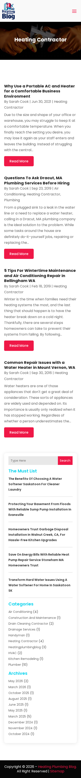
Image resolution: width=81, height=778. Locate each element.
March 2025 (17, 716)
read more (19, 161)
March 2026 (17, 687)
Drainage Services (21, 629)
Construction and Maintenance (32, 618)
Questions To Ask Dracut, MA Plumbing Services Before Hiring (37, 180)
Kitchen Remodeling (23, 659)
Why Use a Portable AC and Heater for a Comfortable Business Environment (39, 91)
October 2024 (19, 734)
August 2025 (17, 699)
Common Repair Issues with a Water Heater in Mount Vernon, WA (39, 365)
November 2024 (20, 728)
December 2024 (20, 722)
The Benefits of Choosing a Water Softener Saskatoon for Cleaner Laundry (35, 484)
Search (65, 460)
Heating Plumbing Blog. (57, 766)
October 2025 (18, 693)
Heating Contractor (43, 194)
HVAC (12, 653)
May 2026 (15, 681)
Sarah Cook (19, 101)
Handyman (16, 635)
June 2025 (16, 704)
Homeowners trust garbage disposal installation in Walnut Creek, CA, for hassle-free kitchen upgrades (38, 534)
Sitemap (57, 771)
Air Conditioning (20, 612)
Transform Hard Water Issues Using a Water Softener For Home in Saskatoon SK (39, 585)
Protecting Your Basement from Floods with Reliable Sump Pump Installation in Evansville (39, 509)
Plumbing (12, 200)
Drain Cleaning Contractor (28, 623)
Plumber (14, 664)
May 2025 (15, 710)
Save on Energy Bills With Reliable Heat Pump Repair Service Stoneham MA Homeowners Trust (38, 559)
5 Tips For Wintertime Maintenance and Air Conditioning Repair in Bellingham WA (40, 275)
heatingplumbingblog (24, 647)
